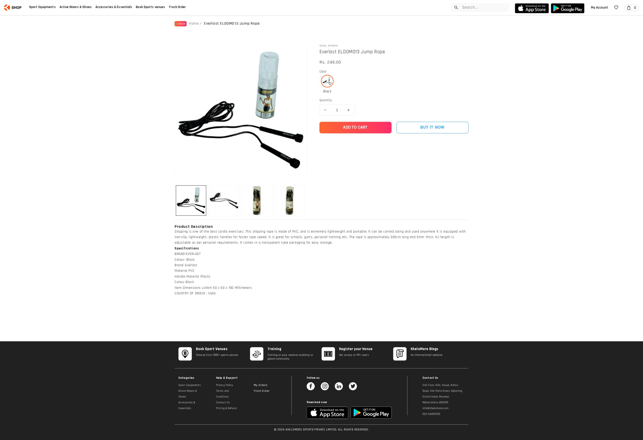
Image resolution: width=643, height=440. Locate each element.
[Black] (327, 81)
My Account (599, 7)
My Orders (261, 385)
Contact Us (223, 402)
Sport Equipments (42, 7)
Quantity (325, 100)
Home (194, 23)
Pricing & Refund (226, 408)
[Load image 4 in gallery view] (290, 200)
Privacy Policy (224, 385)
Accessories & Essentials (113, 7)
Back (181, 23)
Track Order (177, 7)
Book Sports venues (150, 7)
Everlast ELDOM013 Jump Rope (231, 23)
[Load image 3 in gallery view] (257, 200)
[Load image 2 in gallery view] (224, 200)
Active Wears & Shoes (76, 7)
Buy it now (432, 127)
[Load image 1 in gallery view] (191, 200)
